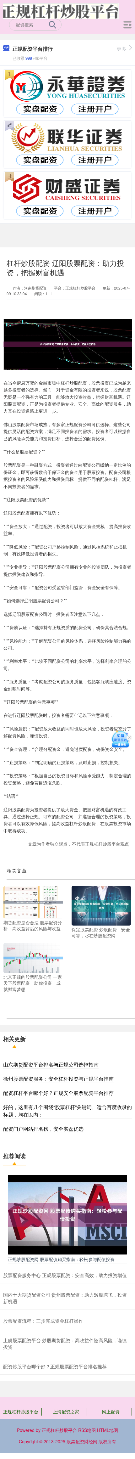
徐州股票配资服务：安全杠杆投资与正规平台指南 (58, 1078)
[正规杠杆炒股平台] (61, 10)
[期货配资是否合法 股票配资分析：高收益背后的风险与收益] (33, 901)
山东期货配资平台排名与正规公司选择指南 (51, 1064)
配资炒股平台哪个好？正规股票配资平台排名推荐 (55, 1366)
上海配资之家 (66, 1411)
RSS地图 (87, 1430)
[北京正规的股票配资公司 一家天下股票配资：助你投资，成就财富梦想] (33, 957)
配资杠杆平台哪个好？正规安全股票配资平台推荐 (58, 1092)
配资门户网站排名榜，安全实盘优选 (43, 1128)
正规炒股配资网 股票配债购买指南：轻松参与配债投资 (61, 1259)
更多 (121, 48)
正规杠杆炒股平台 (20, 1411)
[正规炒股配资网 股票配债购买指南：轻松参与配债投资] (67, 1214)
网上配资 (111, 1411)
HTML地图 (107, 1430)
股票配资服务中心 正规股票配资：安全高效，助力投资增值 (65, 1275)
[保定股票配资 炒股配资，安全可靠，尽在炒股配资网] (101, 905)
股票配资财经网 (82, 1441)
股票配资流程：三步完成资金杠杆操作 (43, 1320)
